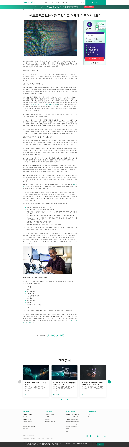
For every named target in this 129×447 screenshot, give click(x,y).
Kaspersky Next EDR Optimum (72, 419)
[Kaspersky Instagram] (101, 436)
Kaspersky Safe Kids (27, 421)
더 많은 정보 (83, 443)
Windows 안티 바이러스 (50, 421)
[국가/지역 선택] (81, 2)
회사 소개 (64, 2)
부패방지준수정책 (33, 438)
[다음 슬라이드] (109, 382)
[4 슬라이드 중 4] (67, 400)
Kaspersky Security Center (71, 426)
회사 (89, 414)
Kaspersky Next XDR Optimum (72, 421)
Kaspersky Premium (27, 419)
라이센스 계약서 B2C (40, 438)
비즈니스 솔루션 (70, 411)
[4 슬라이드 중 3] (65, 400)
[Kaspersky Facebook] (87, 436)
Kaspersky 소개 (92, 411)
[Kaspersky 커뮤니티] (105, 436)
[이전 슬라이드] (20, 382)
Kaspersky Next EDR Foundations (73, 416)
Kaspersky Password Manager (29, 426)
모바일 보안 (47, 419)
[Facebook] (48, 335)
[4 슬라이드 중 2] (63, 400)
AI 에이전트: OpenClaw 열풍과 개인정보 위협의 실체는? (92, 383)
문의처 (89, 416)
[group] (36, 381)
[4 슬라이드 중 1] (62, 400)
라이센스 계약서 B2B (49, 438)
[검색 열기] (84, 2)
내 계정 (96, 2)
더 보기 (27, 394)
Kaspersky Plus (26, 416)
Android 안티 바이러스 (49, 414)
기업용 (51, 2)
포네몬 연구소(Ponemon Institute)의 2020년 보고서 (44, 104)
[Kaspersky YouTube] (98, 436)
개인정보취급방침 (26, 438)
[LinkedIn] (57, 335)
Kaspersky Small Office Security (72, 414)
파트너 (57, 2)
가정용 (45, 2)
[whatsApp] (62, 335)
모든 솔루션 (25, 428)
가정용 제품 (26, 411)
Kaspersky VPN (26, 424)
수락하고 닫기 (100, 444)
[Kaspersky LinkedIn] (94, 436)
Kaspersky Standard (27, 414)
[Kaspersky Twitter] (91, 436)
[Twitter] (53, 335)
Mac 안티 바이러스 (49, 416)
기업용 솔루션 (69, 428)
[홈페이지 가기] (29, 2)
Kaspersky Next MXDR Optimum (72, 424)
